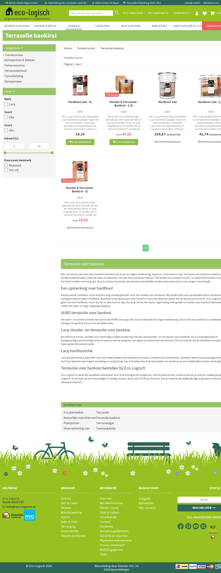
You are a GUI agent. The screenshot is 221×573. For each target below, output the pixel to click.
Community (181, 13)
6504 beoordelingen (116, 569)
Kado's (65, 517)
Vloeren (66, 508)
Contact (105, 522)
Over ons (106, 498)
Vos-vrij (13, 170)
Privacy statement (112, 545)
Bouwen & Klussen (16, 26)
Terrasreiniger (105, 423)
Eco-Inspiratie (158, 13)
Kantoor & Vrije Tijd (188, 26)
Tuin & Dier (102, 26)
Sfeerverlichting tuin (77, 428)
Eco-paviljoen (133, 13)
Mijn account (147, 508)
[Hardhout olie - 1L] (80, 85)
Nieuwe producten (73, 536)
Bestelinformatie (111, 503)
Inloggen (145, 498)
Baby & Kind (159, 26)
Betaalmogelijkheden (114, 531)
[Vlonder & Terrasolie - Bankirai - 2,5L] (124, 84)
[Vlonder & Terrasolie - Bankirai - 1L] (80, 171)
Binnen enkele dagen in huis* (23, 2)
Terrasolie (102, 412)
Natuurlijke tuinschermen (80, 418)
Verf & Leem (69, 503)
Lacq (12, 104)
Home (68, 48)
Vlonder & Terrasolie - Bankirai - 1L (80, 189)
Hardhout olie (167, 102)
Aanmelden (146, 503)
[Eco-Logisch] (26, 11)
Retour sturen (109, 508)
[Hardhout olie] (167, 85)
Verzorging (68, 526)
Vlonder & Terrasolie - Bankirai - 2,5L (123, 103)
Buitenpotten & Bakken (19, 60)
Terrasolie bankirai (108, 418)
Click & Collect (109, 512)
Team (104, 554)
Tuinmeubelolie (106, 428)
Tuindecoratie (86, 48)
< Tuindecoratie (13, 55)
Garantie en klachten (114, 536)
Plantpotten (71, 423)
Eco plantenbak (73, 412)
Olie (11, 117)
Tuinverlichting (13, 76)
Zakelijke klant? (192, 2)
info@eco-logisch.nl (20, 507)
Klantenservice (211, 2)
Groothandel (108, 517)
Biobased (15, 165)
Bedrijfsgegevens (111, 550)
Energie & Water (45, 26)
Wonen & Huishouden (74, 27)
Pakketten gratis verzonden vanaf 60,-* (68, 2)
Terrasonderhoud (15, 71)
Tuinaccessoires (14, 65)
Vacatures (106, 526)
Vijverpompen (13, 81)
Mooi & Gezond (131, 26)
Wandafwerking (71, 512)
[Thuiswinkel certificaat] (13, 515)
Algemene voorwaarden (116, 540)
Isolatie (66, 498)
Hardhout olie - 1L (80, 102)
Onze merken (70, 531)
